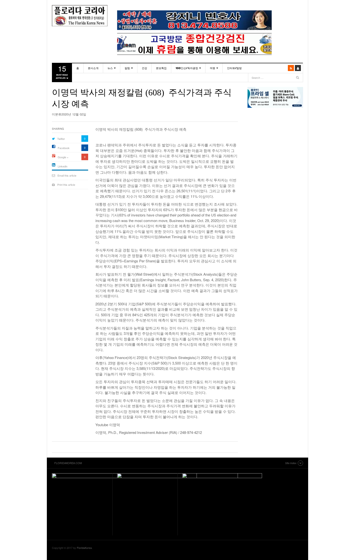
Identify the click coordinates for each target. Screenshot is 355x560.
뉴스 (110, 68)
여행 (212, 68)
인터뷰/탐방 (234, 68)
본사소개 (93, 68)
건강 (144, 68)
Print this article (66, 185)
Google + (63, 157)
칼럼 (127, 68)
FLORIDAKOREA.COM (79, 16)
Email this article (66, 175)
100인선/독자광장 (187, 68)
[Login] (298, 68)
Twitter (61, 139)
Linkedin (62, 166)
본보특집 (161, 68)
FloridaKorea (84, 548)
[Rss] (291, 68)
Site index (291, 463)
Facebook (64, 148)
